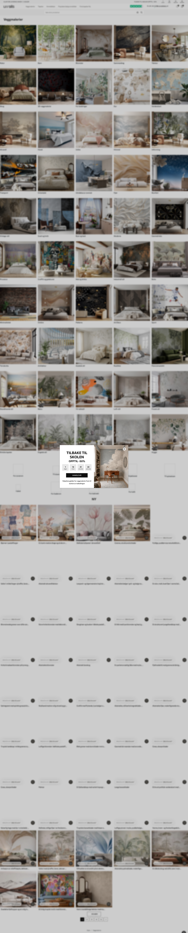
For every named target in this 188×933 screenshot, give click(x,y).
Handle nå (76, 475)
